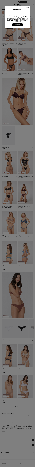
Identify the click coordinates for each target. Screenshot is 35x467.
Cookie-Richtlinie (14, 19)
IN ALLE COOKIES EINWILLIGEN (17, 25)
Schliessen (27, 7)
